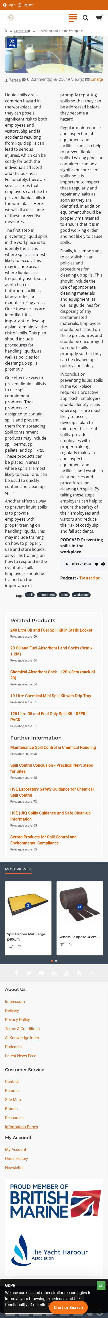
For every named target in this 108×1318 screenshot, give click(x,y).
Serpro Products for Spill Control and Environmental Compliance (43, 840)
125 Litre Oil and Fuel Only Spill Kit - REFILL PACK (49, 716)
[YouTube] (67, 973)
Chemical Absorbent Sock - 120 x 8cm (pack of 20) (52, 675)
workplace (81, 595)
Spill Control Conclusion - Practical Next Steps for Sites (51, 768)
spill (30, 595)
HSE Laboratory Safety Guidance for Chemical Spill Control (52, 792)
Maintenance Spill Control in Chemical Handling (53, 747)
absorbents (47, 595)
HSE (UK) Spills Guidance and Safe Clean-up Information (50, 816)
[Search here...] (85, 17)
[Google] (92, 973)
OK (101, 1286)
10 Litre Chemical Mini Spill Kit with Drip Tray (50, 695)
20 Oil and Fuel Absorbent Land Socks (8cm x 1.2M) (51, 651)
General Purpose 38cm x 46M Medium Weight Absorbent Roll (80, 937)
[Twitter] (29, 973)
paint (64, 595)
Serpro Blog (22, 31)
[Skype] (79, 973)
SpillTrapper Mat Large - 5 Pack (28, 934)
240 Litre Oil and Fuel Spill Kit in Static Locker (51, 630)
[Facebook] (16, 973)
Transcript (89, 578)
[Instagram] (41, 973)
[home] (5, 30)
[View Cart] (100, 17)
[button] (28, 906)
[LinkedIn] (54, 973)
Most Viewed (18, 869)
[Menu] (73, 17)
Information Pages (21, 1127)
